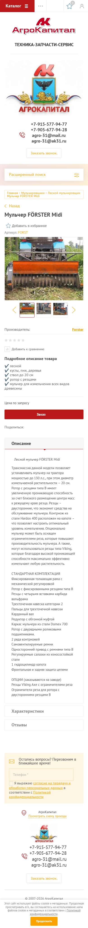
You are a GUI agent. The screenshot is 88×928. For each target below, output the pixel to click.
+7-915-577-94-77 (49, 124)
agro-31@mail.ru (49, 135)
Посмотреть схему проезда (47, 816)
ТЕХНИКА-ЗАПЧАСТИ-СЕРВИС (44, 44)
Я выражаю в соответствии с (40, 790)
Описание (21, 443)
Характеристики (28, 711)
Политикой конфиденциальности (30, 794)
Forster (77, 329)
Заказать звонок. (44, 153)
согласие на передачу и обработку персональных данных (40, 785)
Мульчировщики (33, 192)
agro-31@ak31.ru (49, 141)
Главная (12, 192)
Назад (14, 205)
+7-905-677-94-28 (49, 130)
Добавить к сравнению (27, 349)
